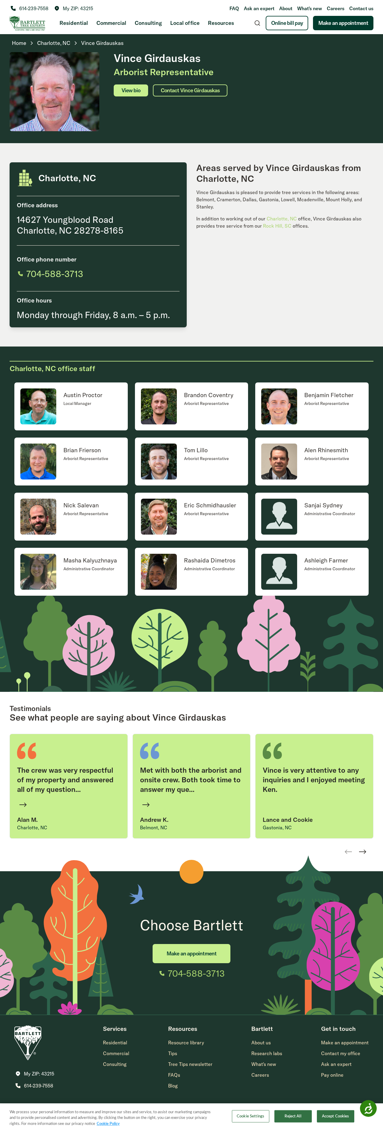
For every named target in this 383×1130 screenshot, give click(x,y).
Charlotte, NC (282, 219)
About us (261, 1043)
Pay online (332, 1075)
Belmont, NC (153, 828)
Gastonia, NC (277, 828)
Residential (74, 22)
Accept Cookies (335, 1116)
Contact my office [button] (340, 1053)
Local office (185, 22)
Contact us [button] (361, 8)
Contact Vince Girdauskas (190, 90)
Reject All (293, 1116)
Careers (335, 8)
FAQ (234, 8)
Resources (221, 22)
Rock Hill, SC (277, 226)
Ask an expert (259, 8)
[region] (191, 1116)
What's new (309, 8)
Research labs (266, 1053)
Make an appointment (343, 22)
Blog (173, 1086)
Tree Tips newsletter (190, 1064)
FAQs (174, 1075)
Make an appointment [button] (345, 1043)
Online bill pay (287, 22)
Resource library (186, 1043)
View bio (130, 90)
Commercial (111, 22)
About (285, 8)
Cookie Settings (250, 1116)
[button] (73, 8)
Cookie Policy (108, 1124)
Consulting (148, 22)
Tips (172, 1053)
